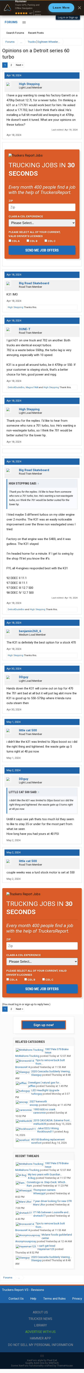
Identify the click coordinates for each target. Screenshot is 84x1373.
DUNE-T (24, 329)
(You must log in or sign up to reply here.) (26, 1004)
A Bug (31, 1177)
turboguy (36, 1093)
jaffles (31, 1086)
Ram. (30, 1185)
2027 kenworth (38, 1101)
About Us (40, 1312)
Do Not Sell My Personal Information (40, 1345)
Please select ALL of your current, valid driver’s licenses (35, 234)
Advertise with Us (40, 1332)
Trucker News (40, 1319)
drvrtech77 (39, 1215)
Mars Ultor (39, 1204)
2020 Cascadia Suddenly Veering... (51, 1071)
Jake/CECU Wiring (48, 1128)
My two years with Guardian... (45, 1174)
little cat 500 (28, 730)
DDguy (23, 677)
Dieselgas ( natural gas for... (44, 1082)
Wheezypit (39, 1193)
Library (40, 1325)
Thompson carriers (44, 1189)
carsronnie (39, 1112)
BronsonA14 (22, 1067)
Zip (11, 200)
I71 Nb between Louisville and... (51, 1212)
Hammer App (40, 1338)
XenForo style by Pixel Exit (42, 1360)
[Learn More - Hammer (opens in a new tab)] (42, 7)
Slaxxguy (36, 1074)
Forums (11, 22)
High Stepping (29, 84)
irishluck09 (39, 1123)
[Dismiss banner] (79, 7)
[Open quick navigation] (75, 41)
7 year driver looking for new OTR (52, 1201)
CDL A (15, 241)
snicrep (34, 1104)
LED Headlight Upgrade (45, 1090)
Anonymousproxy (25, 1241)
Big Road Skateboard (34, 283)
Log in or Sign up (68, 17)
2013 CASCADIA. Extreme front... (52, 1120)
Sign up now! (43, 1025)
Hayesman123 (46, 1249)
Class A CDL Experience (26, 216)
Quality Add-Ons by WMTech (42, 1362)
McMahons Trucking (27, 1055)
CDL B (33, 241)
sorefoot (36, 1142)
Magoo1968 (32, 387)
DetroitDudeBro (16, 387)
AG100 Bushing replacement (48, 1139)
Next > (19, 64)
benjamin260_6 (30, 631)
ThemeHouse (65, 1365)
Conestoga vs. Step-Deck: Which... (47, 1182)
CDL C (51, 241)
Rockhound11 (45, 1131)
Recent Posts (36, 32)
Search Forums (15, 32)
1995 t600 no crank (44, 1109)
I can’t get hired (46, 1245)
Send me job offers (42, 250)
